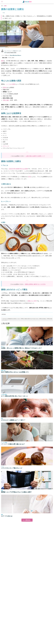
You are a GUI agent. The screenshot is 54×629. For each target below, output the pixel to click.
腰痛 (2, 60)
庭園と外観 (3, 370)
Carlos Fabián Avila (11, 52)
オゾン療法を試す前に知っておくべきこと (14, 396)
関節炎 (5, 87)
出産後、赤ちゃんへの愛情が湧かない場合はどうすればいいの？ (21, 348)
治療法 (5, 5)
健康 (2, 5)
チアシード (6, 146)
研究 (29, 176)
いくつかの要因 (10, 84)
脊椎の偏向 (6, 100)
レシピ (2, 466)
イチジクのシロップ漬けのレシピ (11, 468)
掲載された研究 (32, 301)
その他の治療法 (4, 394)
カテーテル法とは (6, 516)
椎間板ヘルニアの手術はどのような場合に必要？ (16, 492)
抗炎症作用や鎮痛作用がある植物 (18, 168)
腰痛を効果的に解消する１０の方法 (35, 284)
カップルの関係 (4, 442)
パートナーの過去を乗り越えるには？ (13, 444)
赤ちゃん (2, 346)
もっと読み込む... (27, 520)
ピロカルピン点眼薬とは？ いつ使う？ (13, 420)
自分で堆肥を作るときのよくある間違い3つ (15, 372)
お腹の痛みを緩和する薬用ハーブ (35, 156)
